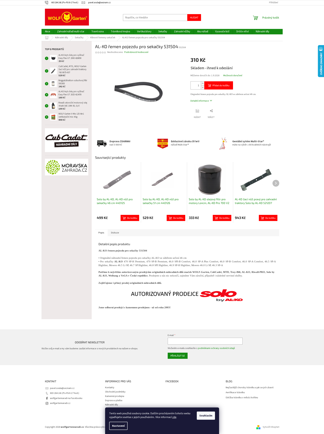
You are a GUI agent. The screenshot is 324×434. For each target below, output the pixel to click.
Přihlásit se (177, 355)
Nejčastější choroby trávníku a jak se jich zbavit (249, 387)
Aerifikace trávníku (235, 392)
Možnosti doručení (232, 75)
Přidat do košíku (220, 85)
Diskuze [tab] (115, 232)
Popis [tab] (101, 232)
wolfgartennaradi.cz (60, 403)
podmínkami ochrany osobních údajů (216, 348)
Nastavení (118, 426)
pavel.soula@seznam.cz (62, 388)
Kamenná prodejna (114, 396)
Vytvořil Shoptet (271, 427)
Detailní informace (199, 101)
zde (174, 417)
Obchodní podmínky (115, 392)
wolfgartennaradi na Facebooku (66, 398)
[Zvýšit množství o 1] (202, 83)
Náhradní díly (111, 404)
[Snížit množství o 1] (202, 87)
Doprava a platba (113, 400)
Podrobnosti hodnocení (136, 52)
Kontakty (109, 387)
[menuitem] (47, 31)
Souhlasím (205, 415)
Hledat (194, 17)
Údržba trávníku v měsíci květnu (242, 397)
